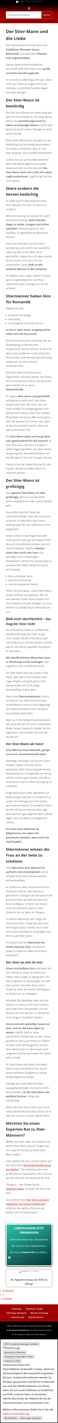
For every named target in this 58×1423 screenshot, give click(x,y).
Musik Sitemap (39, 1312)
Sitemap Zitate (34, 1308)
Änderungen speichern (30, 1418)
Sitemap (16, 1308)
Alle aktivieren (10, 1418)
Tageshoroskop (15, 1189)
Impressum (17, 1317)
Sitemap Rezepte (16, 1312)
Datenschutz (35, 1317)
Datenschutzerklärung (16, 1413)
